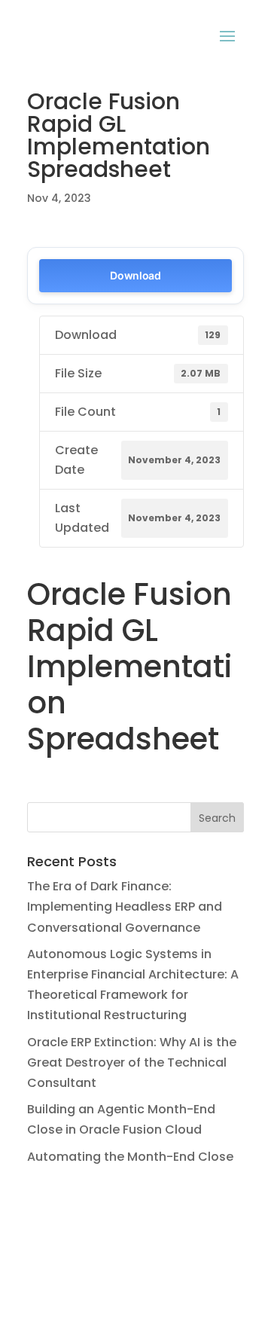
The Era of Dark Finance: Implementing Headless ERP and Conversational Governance (124, 907)
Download (135, 275)
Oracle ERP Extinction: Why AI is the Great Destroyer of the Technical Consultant (131, 1062)
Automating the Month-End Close (130, 1156)
